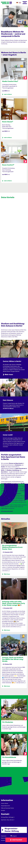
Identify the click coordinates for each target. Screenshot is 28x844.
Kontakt (3, 810)
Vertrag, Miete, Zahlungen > (8, 817)
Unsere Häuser (4, 803)
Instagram (14, 836)
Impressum (3, 836)
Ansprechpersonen (5, 805)
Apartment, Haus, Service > (7, 820)
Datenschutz (4, 838)
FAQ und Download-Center (7, 808)
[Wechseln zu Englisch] (20, 2)
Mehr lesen (9, 374)
